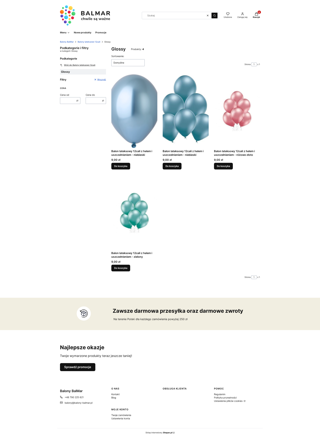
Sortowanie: (117, 56)
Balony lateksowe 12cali (89, 42)
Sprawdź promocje (77, 367)
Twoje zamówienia (121, 415)
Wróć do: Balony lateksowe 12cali (79, 65)
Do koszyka (120, 166)
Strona (247, 64)
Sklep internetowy (159, 432)
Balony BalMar (67, 42)
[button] (215, 15)
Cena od (64, 94)
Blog (113, 397)
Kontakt (115, 394)
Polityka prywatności (225, 397)
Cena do (90, 94)
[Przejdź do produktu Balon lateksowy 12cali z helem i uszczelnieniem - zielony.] (134, 212)
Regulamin (219, 394)
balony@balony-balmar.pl (78, 402)
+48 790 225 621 (74, 397)
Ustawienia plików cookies (228, 400)
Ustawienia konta (120, 418)
